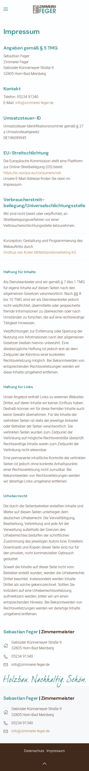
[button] (5, 9)
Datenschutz (34, 750)
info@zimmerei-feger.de (34, 103)
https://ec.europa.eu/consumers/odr (32, 173)
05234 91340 (22, 656)
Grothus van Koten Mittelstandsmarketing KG (39, 252)
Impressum (56, 750)
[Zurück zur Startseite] (44, 9)
